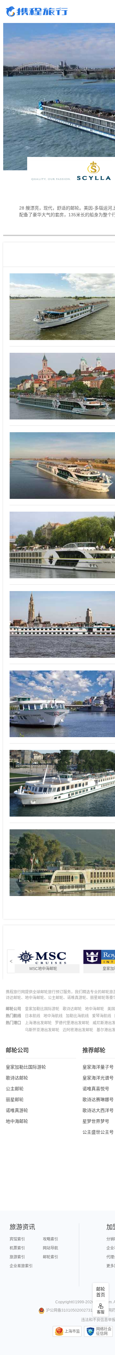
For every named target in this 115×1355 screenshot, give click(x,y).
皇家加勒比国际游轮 (42, 1009)
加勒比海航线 (77, 1016)
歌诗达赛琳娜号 (98, 1099)
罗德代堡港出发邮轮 (72, 1023)
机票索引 (17, 1248)
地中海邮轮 (94, 1009)
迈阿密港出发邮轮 (78, 1030)
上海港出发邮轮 (38, 1023)
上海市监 (72, 1331)
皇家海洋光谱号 (98, 1077)
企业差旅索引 (21, 1266)
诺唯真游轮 (17, 1110)
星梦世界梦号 (95, 1121)
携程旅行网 (37, 11)
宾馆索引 (17, 1239)
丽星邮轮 (15, 1099)
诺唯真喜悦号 (95, 1088)
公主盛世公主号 (98, 1132)
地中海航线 (53, 1016)
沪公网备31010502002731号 (71, 1310)
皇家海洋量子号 (98, 1067)
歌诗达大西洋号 (98, 1110)
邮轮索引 (50, 1257)
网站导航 (50, 1248)
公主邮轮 (15, 1088)
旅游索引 (17, 1257)
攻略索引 (50, 1239)
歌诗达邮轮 (72, 1009)
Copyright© (65, 1302)
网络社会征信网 (103, 1331)
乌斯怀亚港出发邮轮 (42, 1030)
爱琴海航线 (101, 1016)
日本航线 (32, 1016)
